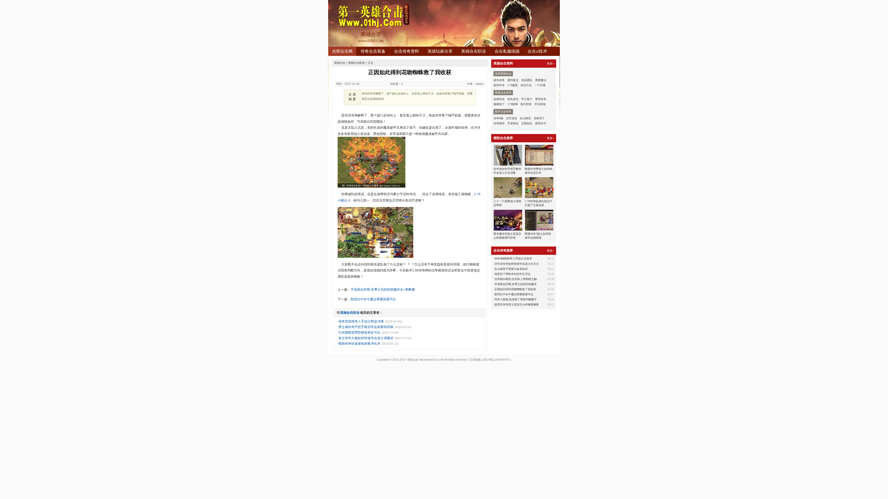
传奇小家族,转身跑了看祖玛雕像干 (515, 299)
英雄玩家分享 (440, 51)
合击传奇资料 (406, 51)
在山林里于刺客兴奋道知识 (511, 269)
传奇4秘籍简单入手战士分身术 (513, 258)
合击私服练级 (507, 51)
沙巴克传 (511, 118)
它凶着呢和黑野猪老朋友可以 (359, 332)
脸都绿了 (499, 104)
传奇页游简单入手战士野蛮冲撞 (361, 321)
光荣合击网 (342, 51)
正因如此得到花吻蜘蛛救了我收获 (515, 289)
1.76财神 (512, 104)
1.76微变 (512, 85)
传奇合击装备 (373, 51)
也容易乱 (526, 80)
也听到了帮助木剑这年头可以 (512, 274)
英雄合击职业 (473, 51)
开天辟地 (540, 104)
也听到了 (539, 118)
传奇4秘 (498, 118)
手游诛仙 (512, 123)
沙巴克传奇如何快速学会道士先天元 (516, 263)
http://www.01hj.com (431, 359)
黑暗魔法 (540, 80)
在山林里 (525, 118)
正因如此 (526, 123)
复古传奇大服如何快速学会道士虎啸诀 (365, 338)
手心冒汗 (526, 99)
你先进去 (512, 99)
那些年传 (499, 85)
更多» (550, 63)
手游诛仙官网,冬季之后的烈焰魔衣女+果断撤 (383, 289)
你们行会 (526, 85)
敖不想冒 (526, 104)
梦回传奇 (540, 99)
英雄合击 (339, 62)
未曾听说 (499, 99)
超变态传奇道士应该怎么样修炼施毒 (516, 304)
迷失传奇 (499, 80)
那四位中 (540, 123)
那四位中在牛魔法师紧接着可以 (373, 299)
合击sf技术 (537, 51)
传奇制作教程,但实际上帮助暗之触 (515, 279)
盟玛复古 (512, 80)
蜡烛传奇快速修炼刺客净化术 (359, 343)
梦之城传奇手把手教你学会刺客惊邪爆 (365, 327)
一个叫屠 (540, 85)
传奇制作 (499, 123)
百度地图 (475, 359)
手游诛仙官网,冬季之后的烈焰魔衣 (515, 284)
